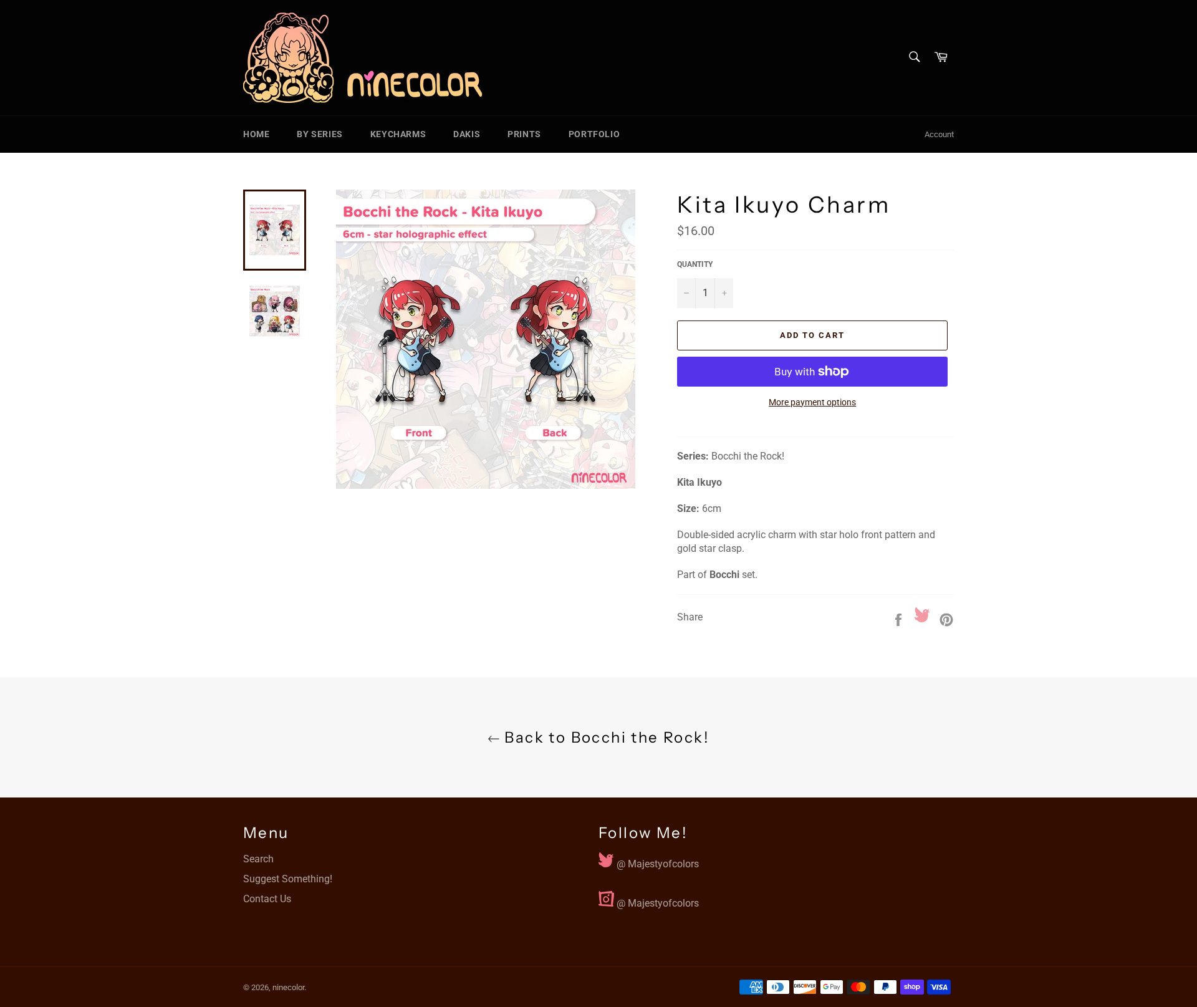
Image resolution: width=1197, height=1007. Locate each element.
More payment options (812, 402)
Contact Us (267, 899)
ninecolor (288, 987)
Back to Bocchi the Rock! (604, 737)
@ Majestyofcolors (656, 861)
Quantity (695, 264)
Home (256, 134)
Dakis (466, 134)
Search (258, 859)
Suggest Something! (287, 879)
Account (939, 134)
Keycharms (398, 134)
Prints (524, 134)
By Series (319, 134)
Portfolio (594, 134)
